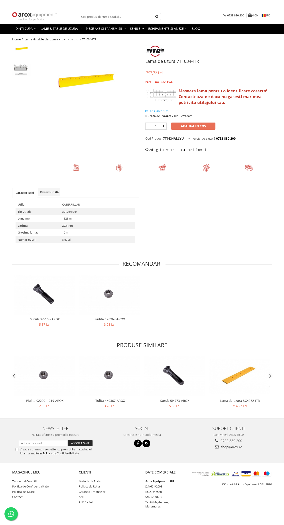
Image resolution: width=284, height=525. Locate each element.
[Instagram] (146, 443)
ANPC (82, 497)
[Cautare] (157, 16)
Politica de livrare (23, 492)
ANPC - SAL (86, 502)
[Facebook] (138, 443)
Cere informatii (195, 150)
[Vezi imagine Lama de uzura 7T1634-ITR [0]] (21, 48)
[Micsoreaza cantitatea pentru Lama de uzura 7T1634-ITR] (148, 126)
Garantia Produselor (92, 492)
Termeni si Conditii (24, 481)
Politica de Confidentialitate (61, 453)
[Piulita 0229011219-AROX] (44, 376)
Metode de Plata (90, 481)
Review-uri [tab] (49, 192)
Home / (18, 39)
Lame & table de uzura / (42, 39)
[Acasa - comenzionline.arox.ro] (34, 16)
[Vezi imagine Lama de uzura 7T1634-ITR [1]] (21, 70)
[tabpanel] (86, 79)
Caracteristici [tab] (25, 193)
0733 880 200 (231, 440)
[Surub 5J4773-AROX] (174, 376)
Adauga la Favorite (161, 150)
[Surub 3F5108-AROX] (44, 295)
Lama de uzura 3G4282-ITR (240, 400)
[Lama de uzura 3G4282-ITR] (239, 376)
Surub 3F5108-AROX (45, 319)
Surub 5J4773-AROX (174, 400)
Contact (17, 497)
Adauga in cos (193, 126)
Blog (196, 28)
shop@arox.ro (231, 447)
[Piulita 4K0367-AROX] (109, 295)
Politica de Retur (89, 486)
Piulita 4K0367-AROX (110, 319)
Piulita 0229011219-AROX (44, 400)
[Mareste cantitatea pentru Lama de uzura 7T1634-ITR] (163, 126)
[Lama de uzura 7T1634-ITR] (86, 79)
